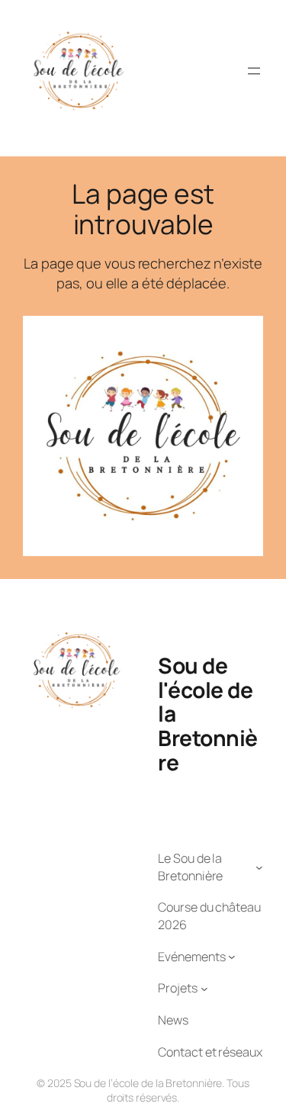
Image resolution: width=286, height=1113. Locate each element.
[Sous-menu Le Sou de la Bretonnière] (259, 867)
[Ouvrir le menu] (254, 71)
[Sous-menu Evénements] (232, 956)
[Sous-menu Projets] (204, 988)
